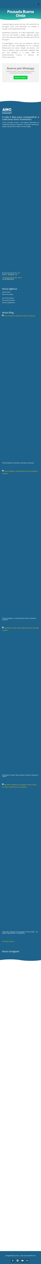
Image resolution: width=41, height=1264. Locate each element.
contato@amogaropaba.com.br (12, 277)
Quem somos (6, 292)
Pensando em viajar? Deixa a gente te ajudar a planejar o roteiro (20, 775)
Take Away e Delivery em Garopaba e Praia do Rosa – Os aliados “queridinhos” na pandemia (20, 932)
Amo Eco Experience (8, 302)
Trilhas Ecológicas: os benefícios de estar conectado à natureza (19, 619)
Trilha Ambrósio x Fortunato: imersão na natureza (18, 463)
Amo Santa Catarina (8, 300)
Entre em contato (7, 294)
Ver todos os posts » (8, 941)
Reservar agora (20, 77)
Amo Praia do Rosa (8, 298)
